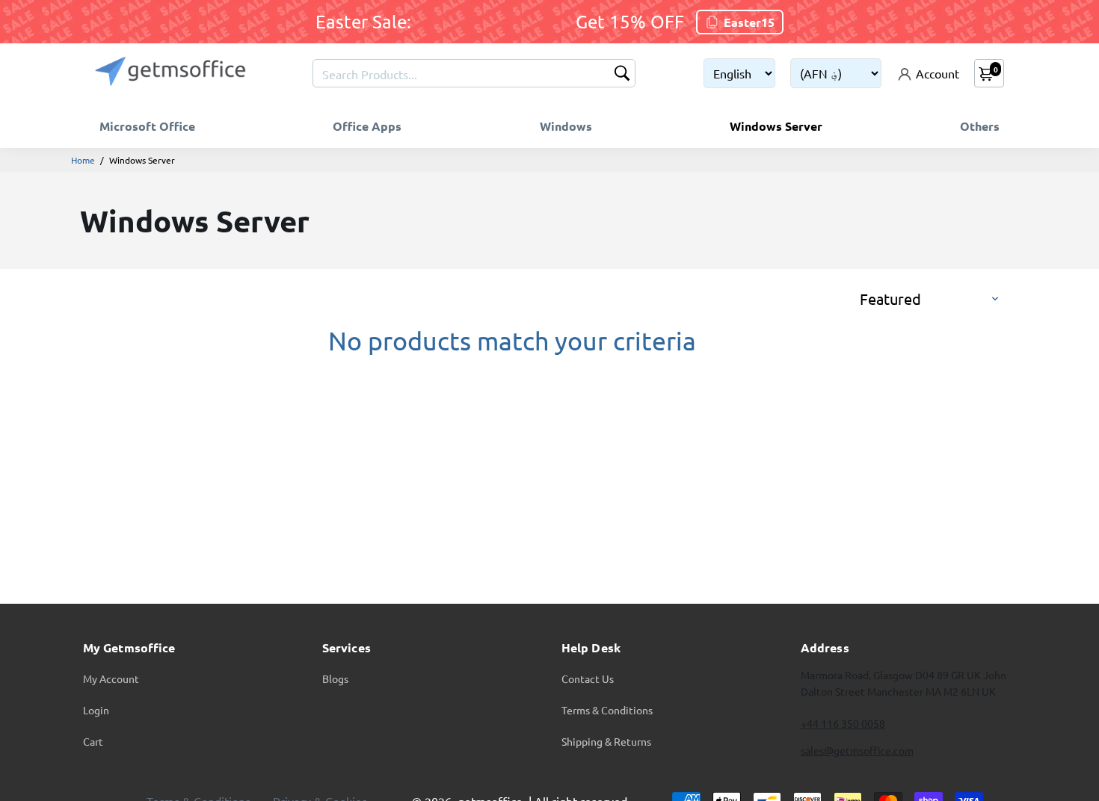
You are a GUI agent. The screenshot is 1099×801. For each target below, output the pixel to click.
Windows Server (776, 126)
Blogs (335, 678)
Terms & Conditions (607, 710)
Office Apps (367, 126)
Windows (566, 126)
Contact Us (587, 678)
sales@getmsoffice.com (857, 750)
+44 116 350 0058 (843, 723)
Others (980, 126)
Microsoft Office (147, 126)
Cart (93, 741)
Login (96, 710)
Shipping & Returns (606, 741)
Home (83, 160)
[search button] (622, 74)
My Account (111, 678)
